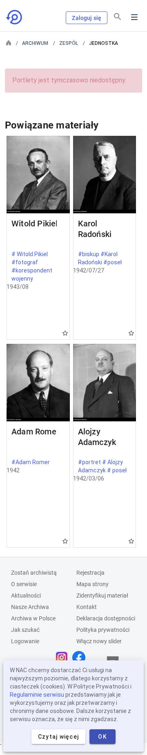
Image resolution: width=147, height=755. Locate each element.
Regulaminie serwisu (37, 694)
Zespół (68, 43)
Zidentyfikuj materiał (102, 595)
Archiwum (35, 43)
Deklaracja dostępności (105, 618)
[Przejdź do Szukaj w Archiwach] (14, 17)
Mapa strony (92, 584)
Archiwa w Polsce (33, 618)
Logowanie (25, 641)
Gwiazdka (65, 333)
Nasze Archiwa (30, 607)
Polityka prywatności (102, 630)
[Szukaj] (117, 16)
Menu (134, 17)
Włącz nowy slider (99, 641)
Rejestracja (90, 572)
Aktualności (26, 595)
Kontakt (86, 607)
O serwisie (24, 584)
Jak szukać (25, 630)
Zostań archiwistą (34, 572)
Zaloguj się (86, 18)
